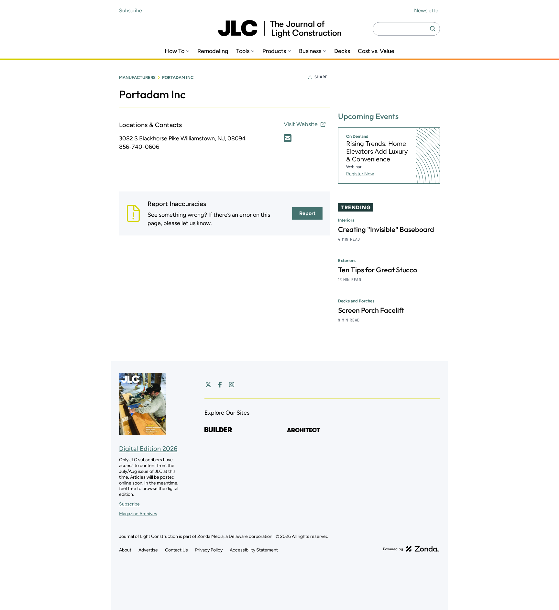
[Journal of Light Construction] (279, 29)
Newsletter (427, 10)
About (125, 550)
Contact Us (176, 550)
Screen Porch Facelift (371, 310)
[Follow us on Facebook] (220, 384)
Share (320, 77)
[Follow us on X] (208, 384)
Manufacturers (137, 77)
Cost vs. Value (376, 51)
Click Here (287, 138)
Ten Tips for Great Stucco (377, 269)
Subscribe (130, 10)
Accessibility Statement (254, 550)
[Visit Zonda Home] (411, 549)
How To (174, 51)
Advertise (148, 550)
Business (310, 51)
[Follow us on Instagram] (232, 384)
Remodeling (212, 51)
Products (274, 51)
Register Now (360, 174)
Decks (342, 51)
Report (307, 213)
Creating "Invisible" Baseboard (386, 229)
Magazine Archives (138, 514)
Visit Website (301, 124)
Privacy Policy (209, 550)
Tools (242, 51)
